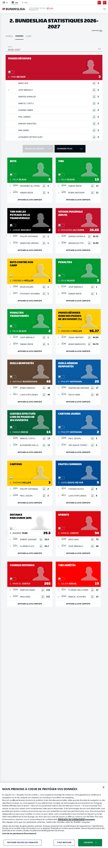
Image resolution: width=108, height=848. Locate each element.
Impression (90, 820)
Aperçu (9, 36)
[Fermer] (103, 787)
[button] (104, 9)
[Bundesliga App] (99, 2)
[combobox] (54, 50)
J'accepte (88, 843)
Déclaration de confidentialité (71, 820)
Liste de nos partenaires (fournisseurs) (19, 834)
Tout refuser (64, 843)
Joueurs (19, 36)
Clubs (29, 36)
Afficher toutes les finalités (22, 843)
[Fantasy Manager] (104, 2)
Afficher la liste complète (30, 199)
